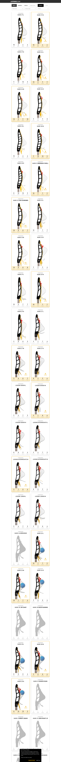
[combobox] (18, 8)
